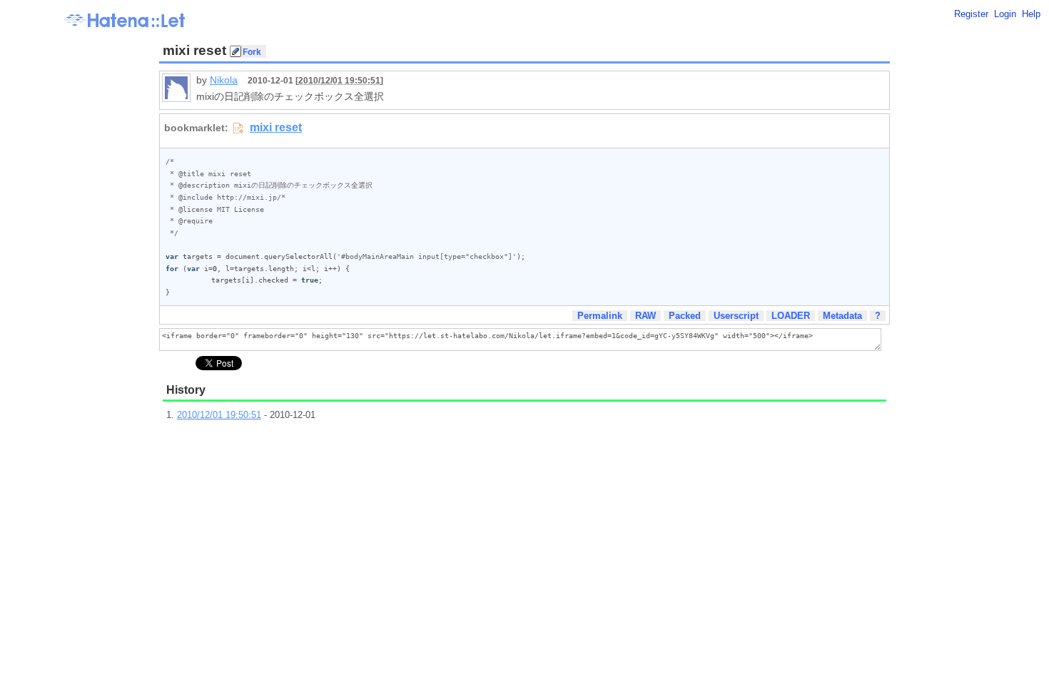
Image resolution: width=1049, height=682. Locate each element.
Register (971, 14)
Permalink (599, 315)
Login (1005, 14)
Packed (685, 315)
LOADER (790, 315)
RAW (645, 315)
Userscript (736, 315)
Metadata (842, 315)
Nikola (224, 80)
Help (1031, 14)
